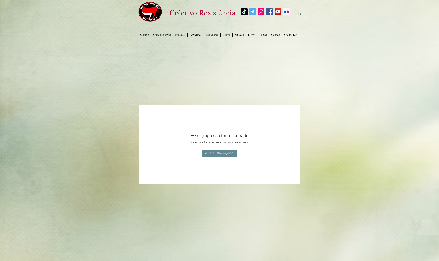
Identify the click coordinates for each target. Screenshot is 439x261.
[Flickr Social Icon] (286, 11)
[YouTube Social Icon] (278, 11)
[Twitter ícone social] (252, 11)
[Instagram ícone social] (261, 11)
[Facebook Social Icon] (269, 11)
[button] (180, 35)
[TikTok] (244, 11)
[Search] (300, 14)
